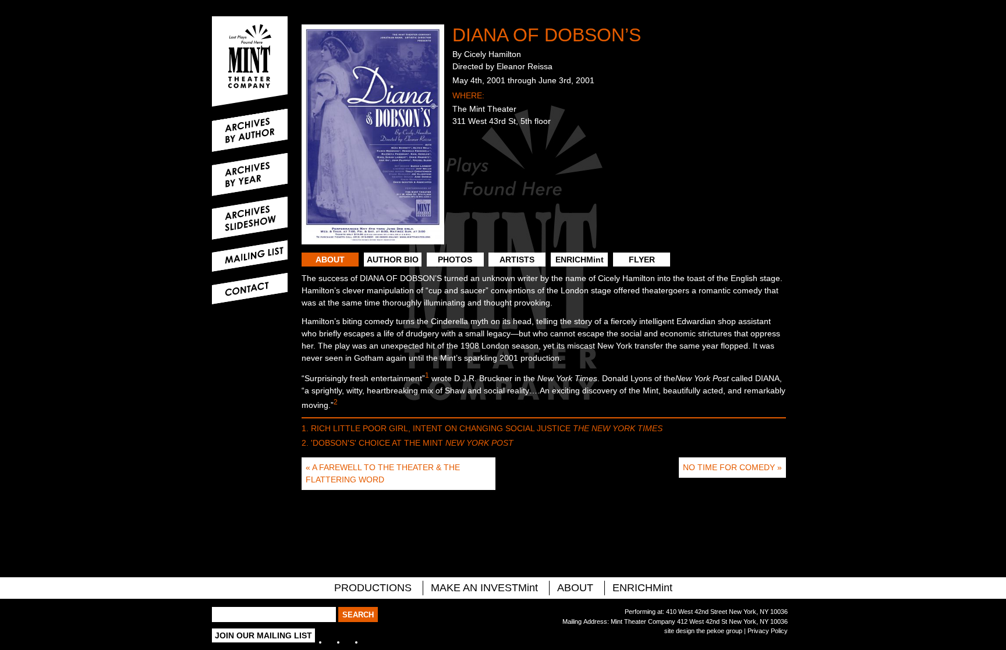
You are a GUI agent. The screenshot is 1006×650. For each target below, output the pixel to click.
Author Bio (393, 259)
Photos (455, 259)
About (330, 259)
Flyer (642, 259)
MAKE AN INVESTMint (484, 588)
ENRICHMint (579, 259)
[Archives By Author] (250, 130)
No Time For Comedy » (732, 467)
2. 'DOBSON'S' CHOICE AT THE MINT (407, 442)
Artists (517, 259)
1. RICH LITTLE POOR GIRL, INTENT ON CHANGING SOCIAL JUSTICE (482, 428)
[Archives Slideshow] (250, 218)
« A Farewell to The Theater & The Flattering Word (383, 473)
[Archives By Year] (250, 174)
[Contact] (250, 288)
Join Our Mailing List (263, 635)
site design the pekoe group (703, 630)
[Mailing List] (250, 256)
